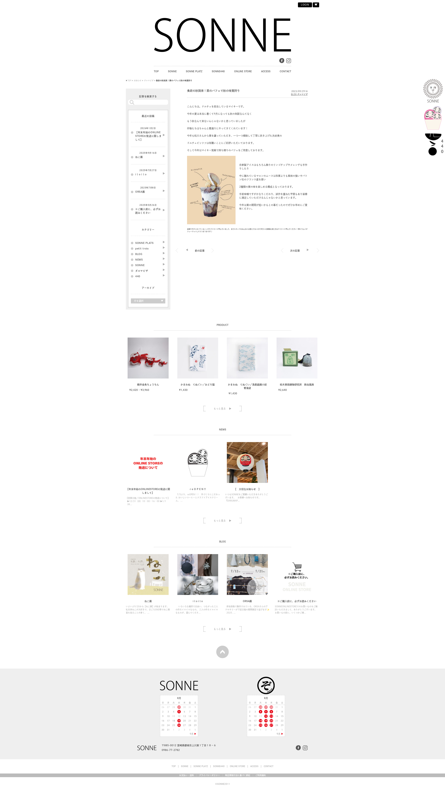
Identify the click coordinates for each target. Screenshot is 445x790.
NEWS (139, 259)
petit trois (142, 248)
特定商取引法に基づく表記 (237, 775)
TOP (156, 71)
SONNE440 (218, 71)
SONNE (172, 71)
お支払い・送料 (186, 775)
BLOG (294, 94)
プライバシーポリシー (209, 775)
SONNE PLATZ (194, 71)
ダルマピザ (302, 94)
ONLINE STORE (243, 71)
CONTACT (285, 71)
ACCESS (265, 71)
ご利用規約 (260, 775)
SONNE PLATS (144, 243)
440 (137, 276)
